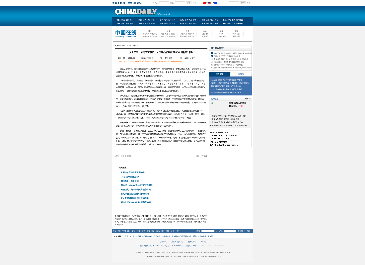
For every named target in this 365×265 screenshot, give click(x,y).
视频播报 (183, 36)
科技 (161, 24)
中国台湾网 (182, 236)
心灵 (207, 24)
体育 (195, 20)
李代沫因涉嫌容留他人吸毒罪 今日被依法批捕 (231, 59)
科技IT (221, 34)
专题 (233, 20)
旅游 (203, 20)
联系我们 (203, 242)
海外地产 (167, 20)
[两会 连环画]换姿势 (130, 177)
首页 (114, 231)
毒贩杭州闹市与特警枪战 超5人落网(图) (229, 65)
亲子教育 (239, 24)
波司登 (123, 156)
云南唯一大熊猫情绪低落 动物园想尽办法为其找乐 (230, 83)
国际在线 (157, 236)
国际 (118, 20)
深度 (187, 31)
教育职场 (164, 36)
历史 (127, 24)
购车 (144, 24)
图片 (153, 231)
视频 (225, 24)
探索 (123, 24)
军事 (143, 231)
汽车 (140, 24)
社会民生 (164, 34)
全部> (249, 231)
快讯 (123, 20)
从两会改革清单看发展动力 (133, 172)
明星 (186, 20)
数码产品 (167, 24)
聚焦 (238, 34)
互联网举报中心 (177, 242)
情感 (172, 231)
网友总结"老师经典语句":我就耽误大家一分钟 (229, 116)
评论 (133, 231)
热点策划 (126, 46)
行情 (148, 24)
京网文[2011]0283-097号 (195, 246)
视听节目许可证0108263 (149, 246)
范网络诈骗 (192, 242)
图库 (229, 24)
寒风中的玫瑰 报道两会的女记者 (135, 194)
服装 (186, 24)
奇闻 (131, 24)
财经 (140, 20)
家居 (173, 20)
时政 (150, 31)
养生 (212, 24)
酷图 (238, 36)
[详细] (241, 106)
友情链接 (241, 231)
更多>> (248, 99)
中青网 (174, 236)
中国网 (138, 236)
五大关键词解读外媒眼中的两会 (135, 198)
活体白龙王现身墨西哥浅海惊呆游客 (225, 119)
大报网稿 (134, 46)
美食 (216, 20)
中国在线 (118, 46)
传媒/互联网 (221, 36)
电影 (190, 20)
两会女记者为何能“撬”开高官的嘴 (136, 202)
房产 (161, 20)
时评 (131, 20)
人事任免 (145, 36)
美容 (190, 24)
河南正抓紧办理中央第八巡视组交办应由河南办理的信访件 (236, 53)
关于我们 (163, 242)
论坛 (229, 20)
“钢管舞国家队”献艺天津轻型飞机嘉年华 (226, 86)
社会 (168, 31)
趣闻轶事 (172, 36)
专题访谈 (190, 36)
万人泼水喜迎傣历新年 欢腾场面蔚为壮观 (226, 80)
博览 (118, 24)
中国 (124, 231)
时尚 (182, 24)
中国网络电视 (147, 236)
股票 (144, 20)
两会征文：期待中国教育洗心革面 (136, 190)
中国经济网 (166, 236)
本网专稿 (190, 34)
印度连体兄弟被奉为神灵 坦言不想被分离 (227, 122)
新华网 (132, 236)
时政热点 (153, 34)
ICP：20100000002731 (218, 246)
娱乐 (182, 20)
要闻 (127, 20)
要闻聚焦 (145, 34)
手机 (173, 24)
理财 (148, 20)
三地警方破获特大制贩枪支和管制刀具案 (226, 92)
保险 (153, 20)
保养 (153, 24)
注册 (194, 3)
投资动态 (205, 36)
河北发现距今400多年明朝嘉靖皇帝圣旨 (229, 62)
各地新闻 (153, 36)
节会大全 (172, 34)
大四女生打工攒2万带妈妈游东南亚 (227, 56)
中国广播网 (192, 236)
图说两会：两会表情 (130, 181)
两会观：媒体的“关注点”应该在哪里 (137, 185)
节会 (212, 20)
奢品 (195, 24)
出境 (207, 20)
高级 (248, 3)
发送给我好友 (189, 58)
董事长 (129, 156)
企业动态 (205, 34)
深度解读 (183, 34)
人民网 (125, 236)
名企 (205, 31)
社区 (225, 20)
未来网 (210, 236)
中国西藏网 (202, 236)
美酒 (216, 24)
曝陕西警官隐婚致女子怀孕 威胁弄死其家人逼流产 (233, 68)
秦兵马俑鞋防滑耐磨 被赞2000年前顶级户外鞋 (229, 125)
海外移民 (239, 20)
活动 (233, 24)
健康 (203, 24)
